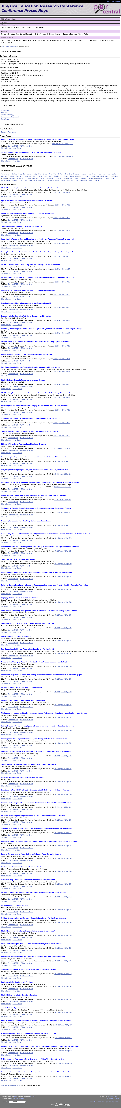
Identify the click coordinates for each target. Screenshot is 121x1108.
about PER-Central (95, 1101)
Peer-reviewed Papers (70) (10, 117)
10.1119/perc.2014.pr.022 (62, 461)
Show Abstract (6, 148)
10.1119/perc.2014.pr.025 (62, 500)
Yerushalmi (83, 180)
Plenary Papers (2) (7, 115)
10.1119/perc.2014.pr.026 (62, 512)
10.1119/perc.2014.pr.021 (62, 448)
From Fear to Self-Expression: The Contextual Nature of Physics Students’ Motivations (32, 944)
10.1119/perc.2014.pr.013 (61, 346)
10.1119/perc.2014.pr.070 (63, 1076)
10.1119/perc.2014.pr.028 (62, 538)
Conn (55, 174)
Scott (3, 180)
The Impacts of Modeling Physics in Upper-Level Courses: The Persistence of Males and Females (36, 828)
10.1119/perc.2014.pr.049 (62, 807)
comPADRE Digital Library (18, 1098)
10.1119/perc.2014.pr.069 (63, 1063)
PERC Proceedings (8, 19)
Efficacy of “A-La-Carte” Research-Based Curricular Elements (23, 444)
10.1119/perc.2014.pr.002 (61, 205)
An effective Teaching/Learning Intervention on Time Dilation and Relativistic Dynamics (33, 816)
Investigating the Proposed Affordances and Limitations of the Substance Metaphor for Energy (35, 457)
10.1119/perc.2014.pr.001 (61, 192)
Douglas (83, 174)
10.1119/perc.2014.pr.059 (62, 935)
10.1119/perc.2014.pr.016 (61, 384)
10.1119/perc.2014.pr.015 (61, 371)
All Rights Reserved (113, 1096)
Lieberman (104, 176)
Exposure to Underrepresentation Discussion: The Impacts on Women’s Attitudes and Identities (36, 803)
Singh (8, 180)
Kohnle (66, 176)
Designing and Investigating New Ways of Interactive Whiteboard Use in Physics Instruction (34, 470)
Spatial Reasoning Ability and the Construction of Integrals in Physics (26, 200)
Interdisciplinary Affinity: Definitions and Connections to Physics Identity (28, 880)
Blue (39, 174)
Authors (4, 31)
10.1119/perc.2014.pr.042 (62, 717)
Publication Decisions (75, 40)
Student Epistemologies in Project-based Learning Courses (23, 380)
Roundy (106, 178)
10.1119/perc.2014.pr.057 (62, 910)
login (113, 1)
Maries (4, 178)
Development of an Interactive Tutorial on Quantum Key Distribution (26, 316)
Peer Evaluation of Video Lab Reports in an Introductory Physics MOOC (27, 649)
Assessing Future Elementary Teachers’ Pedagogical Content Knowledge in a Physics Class (34, 406)
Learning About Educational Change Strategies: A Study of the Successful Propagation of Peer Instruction (40, 547)
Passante (58, 178)
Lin (111, 176)
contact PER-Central (113, 1098)
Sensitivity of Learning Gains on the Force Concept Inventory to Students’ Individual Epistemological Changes (41, 329)
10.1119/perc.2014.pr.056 (62, 897)
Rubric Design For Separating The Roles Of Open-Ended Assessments (27, 354)
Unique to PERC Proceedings (26, 40)
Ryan (112, 178)
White (57, 180)
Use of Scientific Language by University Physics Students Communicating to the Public (33, 495)
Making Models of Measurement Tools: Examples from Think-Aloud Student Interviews (33, 1059)
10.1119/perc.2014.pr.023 (62, 474)
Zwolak (96, 180)
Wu (72, 180)
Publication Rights (53, 34)
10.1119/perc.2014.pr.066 (63, 1025)
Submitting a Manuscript (24, 34)
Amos (8, 174)
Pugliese (83, 178)
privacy (108, 1101)
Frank (108, 174)
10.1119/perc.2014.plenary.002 (63, 157)
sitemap (117, 1101)
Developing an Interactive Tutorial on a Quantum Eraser (21, 687)
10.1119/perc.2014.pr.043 (62, 730)
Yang (76, 180)
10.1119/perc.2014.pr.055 (62, 884)
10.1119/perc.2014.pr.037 (62, 653)
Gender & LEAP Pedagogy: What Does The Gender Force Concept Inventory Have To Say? (34, 662)
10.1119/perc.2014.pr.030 (62, 564)
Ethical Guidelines (90, 40)
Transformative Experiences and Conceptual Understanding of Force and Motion (30, 418)
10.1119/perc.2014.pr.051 (62, 833)
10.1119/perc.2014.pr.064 (62, 999)
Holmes (40, 176)
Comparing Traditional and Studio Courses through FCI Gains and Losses (28, 290)
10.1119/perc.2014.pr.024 (62, 487)
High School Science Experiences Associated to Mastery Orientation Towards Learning (33, 956)
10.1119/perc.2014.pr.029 (62, 551)
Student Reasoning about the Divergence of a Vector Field (22, 226)
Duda (89, 174)
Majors (115, 176)
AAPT (15, 1096)
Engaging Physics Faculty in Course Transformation (20, 598)
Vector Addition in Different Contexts (14, 905)
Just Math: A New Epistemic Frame (14, 1008)
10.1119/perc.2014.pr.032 (62, 589)
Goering (3, 176)
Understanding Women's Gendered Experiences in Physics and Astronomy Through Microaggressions (38, 239)
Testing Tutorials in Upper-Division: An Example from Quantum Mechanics (28, 764)
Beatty (34, 174)
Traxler (21, 180)
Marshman (11, 178)
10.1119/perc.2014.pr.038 (62, 666)
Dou (70, 174)
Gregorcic (19, 176)
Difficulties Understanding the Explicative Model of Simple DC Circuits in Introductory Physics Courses (39, 611)
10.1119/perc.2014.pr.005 (61, 243)
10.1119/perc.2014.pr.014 (61, 359)
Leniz (87, 176)
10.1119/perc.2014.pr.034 (62, 615)
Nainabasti (49, 178)
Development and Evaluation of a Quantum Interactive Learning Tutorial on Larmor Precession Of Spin (38, 277)
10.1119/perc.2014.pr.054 (62, 871)
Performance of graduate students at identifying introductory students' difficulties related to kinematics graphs (41, 675)
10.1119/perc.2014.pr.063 (62, 986)
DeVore (60, 174)
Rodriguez (90, 178)
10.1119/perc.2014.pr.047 (62, 781)
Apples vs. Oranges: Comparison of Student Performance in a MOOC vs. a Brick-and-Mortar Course (37, 139)
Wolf (68, 180)
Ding (66, 174)
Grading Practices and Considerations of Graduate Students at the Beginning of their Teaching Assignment (40, 1046)
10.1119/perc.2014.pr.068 (63, 1051)
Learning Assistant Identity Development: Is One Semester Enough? (26, 303)
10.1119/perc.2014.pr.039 (62, 679)
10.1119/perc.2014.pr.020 (61, 436)
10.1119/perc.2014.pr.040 (62, 692)
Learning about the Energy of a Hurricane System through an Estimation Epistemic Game (34, 739)
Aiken (3, 174)
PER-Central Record (26, 146)
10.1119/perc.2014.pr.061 (62, 961)
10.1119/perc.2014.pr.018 (61, 410)
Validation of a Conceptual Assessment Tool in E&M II (21, 867)
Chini (50, 174)
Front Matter (5, 110)
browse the (5, 1102)
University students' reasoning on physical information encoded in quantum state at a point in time (37, 726)
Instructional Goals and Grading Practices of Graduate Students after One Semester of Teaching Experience (40, 482)
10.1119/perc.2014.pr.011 (61, 320)
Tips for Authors (83, 34)
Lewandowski (95, 176)
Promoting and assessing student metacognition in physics (23, 700)
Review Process (40, 34)
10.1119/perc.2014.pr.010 (61, 307)
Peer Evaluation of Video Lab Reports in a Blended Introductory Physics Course (30, 367)
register (117, 1)
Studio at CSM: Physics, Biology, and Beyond (18, 559)
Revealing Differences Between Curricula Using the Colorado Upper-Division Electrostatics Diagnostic (38, 1072)
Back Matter (5, 119)
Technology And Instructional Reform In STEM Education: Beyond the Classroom (31, 152)
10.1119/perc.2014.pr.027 (62, 525)
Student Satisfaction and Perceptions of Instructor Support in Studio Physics (29, 431)
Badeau (14, 174)
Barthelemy (27, 174)
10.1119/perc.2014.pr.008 (61, 282)
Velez (47, 180)
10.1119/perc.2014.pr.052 (62, 846)
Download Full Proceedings (10, 1085)
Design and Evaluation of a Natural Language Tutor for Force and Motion (27, 213)
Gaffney (114, 174)
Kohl (60, 176)
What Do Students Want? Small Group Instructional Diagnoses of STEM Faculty (30, 265)
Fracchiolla (101, 174)
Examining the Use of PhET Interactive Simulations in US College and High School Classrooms (36, 790)
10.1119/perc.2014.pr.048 (62, 794)
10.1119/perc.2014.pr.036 (62, 640)
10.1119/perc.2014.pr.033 (62, 602)
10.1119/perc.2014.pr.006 (61, 256)
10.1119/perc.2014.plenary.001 (62, 144)
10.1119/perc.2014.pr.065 (62, 1012)
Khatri (56, 176)
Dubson (3, 132)
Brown (45, 174)
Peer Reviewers (7, 38)
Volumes (4, 22)
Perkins (69, 178)
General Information (8, 27)
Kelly (50, 176)
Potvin (76, 178)
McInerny (20, 178)
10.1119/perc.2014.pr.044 (62, 743)
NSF (31, 1096)
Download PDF (13, 146)
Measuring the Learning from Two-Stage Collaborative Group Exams (26, 521)
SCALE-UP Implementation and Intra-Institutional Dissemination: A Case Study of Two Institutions (37, 393)
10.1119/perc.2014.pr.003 (61, 218)
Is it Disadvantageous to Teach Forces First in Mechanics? (22, 777)
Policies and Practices (69, 34)
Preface (3, 112)
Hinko (34, 176)
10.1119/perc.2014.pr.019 (61, 423)
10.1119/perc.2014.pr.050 (62, 820)
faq (113, 1101)
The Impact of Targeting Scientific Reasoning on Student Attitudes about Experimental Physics (36, 508)
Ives (45, 176)
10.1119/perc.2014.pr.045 (62, 756)
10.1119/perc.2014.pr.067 (63, 1038)
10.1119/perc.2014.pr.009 (61, 295)
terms (103, 1101)
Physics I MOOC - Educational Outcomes (16, 636)
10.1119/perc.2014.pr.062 (62, 974)
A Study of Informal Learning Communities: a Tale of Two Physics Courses (28, 1033)
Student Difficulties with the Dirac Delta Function (19, 995)
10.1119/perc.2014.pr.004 (61, 231)
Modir (43, 178)
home (108, 1)
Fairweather (12, 132)
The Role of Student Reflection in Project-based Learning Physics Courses (28, 969)
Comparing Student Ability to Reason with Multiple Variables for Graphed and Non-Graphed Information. (39, 841)
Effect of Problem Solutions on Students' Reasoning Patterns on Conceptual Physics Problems (36, 1020)
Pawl (64, 178)
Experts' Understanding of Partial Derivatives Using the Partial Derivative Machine (31, 854)
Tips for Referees (7, 43)
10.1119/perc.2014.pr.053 (62, 858)
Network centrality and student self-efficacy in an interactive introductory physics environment (35, 341)
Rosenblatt (99, 178)
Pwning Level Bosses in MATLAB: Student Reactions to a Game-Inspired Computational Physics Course (39, 252)
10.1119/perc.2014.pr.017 (61, 397)
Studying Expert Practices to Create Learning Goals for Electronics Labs (27, 623)
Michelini (36, 178)
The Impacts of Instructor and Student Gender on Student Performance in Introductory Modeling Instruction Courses (44, 713)
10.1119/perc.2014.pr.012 (61, 333)
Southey (14, 180)
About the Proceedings (9, 25)
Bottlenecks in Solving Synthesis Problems (17, 982)
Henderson (27, 176)
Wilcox (62, 180)
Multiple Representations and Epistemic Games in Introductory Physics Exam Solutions (33, 918)
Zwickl (91, 180)
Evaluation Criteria (44, 40)
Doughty (76, 174)
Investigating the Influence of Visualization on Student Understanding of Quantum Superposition (36, 572)
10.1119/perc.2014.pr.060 (62, 948)
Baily (20, 174)
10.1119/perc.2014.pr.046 (62, 769)
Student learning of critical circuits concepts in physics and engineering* (28, 931)
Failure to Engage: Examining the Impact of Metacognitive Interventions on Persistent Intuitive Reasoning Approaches (44, 585)
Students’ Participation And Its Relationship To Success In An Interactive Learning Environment (36, 751)
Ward (52, 180)
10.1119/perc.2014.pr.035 (62, 628)
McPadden (28, 178)
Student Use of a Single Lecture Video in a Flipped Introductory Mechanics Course (31, 188)
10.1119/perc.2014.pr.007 (61, 269)
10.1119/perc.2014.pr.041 (62, 705)
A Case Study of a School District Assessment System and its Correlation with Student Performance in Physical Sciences (45, 534)
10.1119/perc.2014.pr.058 (62, 922)
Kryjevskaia (74, 176)
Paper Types (20, 27)
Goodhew (11, 176)
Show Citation (17, 148)
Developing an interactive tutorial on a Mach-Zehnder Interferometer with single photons (33, 892)
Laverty (81, 176)
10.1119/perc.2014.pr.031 (62, 576)
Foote (94, 174)
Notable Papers (38, 27)
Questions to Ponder (59, 40)
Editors (29, 27)
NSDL (35, 1096)
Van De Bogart (30, 180)
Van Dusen (40, 180)
